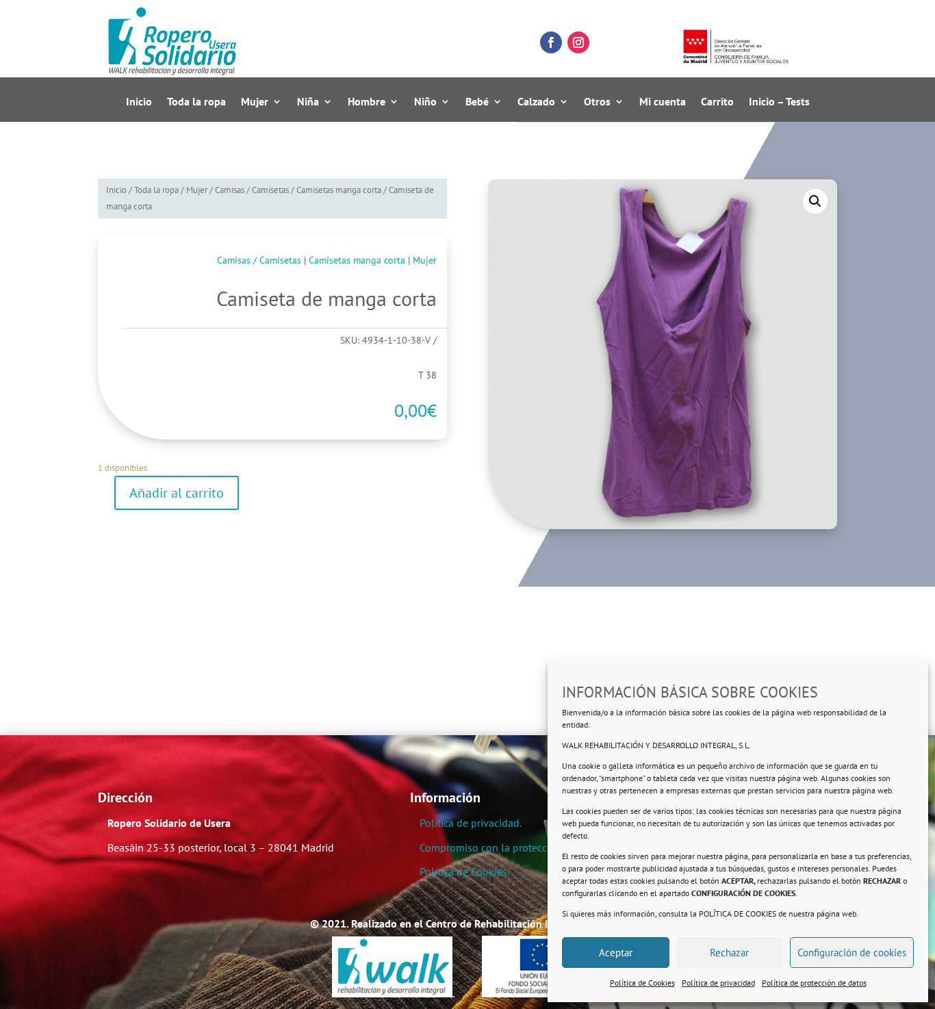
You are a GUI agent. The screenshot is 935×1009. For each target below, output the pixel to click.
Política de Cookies (642, 983)
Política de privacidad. (471, 823)
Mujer (254, 102)
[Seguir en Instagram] (578, 42)
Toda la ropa (196, 102)
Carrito (717, 102)
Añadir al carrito (176, 493)
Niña (308, 102)
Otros (597, 102)
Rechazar (729, 952)
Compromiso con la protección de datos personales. (540, 847)
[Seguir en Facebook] (551, 42)
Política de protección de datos (814, 983)
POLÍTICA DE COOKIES (737, 913)
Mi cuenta (662, 102)
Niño (425, 102)
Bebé (477, 102)
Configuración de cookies (851, 952)
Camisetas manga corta (338, 190)
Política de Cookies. (464, 871)
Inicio (139, 102)
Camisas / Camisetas (252, 190)
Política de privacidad (718, 983)
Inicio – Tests (779, 102)
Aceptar (615, 952)
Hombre (366, 102)
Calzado (536, 102)
